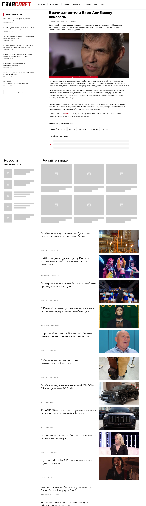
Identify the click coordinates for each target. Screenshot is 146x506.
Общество (41, 4)
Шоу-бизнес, (45, 275)
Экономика (54, 4)
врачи (72, 129)
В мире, (43, 477)
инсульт (94, 129)
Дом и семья (91, 4)
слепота (105, 129)
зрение (82, 129)
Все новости (19, 92)
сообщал (68, 114)
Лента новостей (14, 14)
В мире (66, 4)
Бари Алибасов (58, 129)
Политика (77, 4)
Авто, (43, 402)
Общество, (45, 250)
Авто (103, 4)
